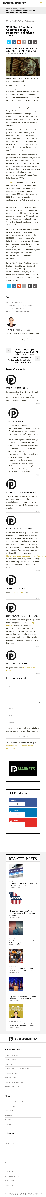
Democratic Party (12, 306)
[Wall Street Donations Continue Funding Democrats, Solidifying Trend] (13, 322)
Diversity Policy (10, 1078)
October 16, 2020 (14, 945)
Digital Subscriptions (12, 1176)
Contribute (9, 1171)
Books (7, 1162)
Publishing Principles (12, 1055)
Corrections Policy (12, 1073)
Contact (8, 1124)
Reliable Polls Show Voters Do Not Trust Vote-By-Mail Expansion (23, 884)
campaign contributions (15, 302)
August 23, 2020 (14, 1000)
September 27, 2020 (15, 972)
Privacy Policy (10, 1106)
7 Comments (30, 22)
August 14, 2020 (14, 1028)
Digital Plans (9, 1143)
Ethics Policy (10, 1064)
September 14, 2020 (21, 20)
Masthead (8, 1115)
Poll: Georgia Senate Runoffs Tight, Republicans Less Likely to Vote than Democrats (22, 913)
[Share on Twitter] (9, 42)
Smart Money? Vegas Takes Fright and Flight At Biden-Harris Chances (22, 997)
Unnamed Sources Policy (14, 1082)
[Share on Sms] (24, 42)
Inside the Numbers (16, 1021)
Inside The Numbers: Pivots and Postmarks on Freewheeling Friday (21, 1025)
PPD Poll (8, 1120)
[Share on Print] (35, 42)
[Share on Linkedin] (14, 42)
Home (8, 8)
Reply (38, 404)
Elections (22, 8)
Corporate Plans (11, 1139)
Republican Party (12, 312)
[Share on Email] (30, 42)
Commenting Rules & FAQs (14, 1101)
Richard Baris (23, 330)
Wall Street (24, 312)
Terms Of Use (9, 1110)
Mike (10, 421)
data (12, 182)
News (15, 8)
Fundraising (19, 309)
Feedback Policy (10, 1060)
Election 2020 (26, 306)
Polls (11, 881)
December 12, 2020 (15, 917)
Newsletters (9, 1148)
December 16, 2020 (15, 887)
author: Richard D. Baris (15, 22)
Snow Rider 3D (17, 592)
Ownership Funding (12, 1087)
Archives (8, 1158)
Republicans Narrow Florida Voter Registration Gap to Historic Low (21, 969)
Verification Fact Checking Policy (17, 1069)
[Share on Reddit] (19, 42)
